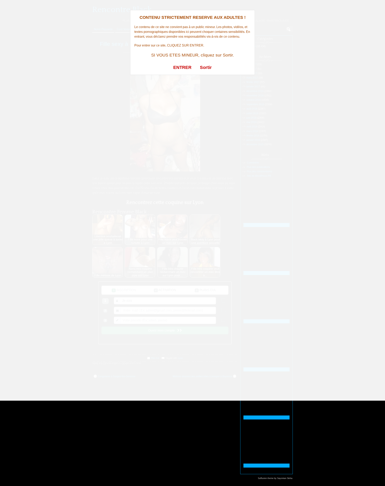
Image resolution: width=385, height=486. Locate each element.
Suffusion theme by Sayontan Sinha (275, 478)
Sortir (206, 67)
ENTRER (182, 67)
